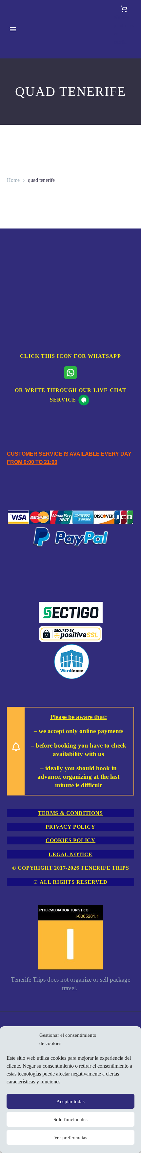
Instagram (17, 1015)
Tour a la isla (12, 522)
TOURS (16, 399)
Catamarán (18, 301)
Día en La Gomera (15, 457)
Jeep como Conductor (18, 654)
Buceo (13, 112)
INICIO (15, 38)
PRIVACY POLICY (70, 827)
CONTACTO (21, 941)
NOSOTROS (21, 949)
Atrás (12, 54)
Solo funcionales (70, 1119)
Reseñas (15, 974)
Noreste (15, 506)
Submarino (18, 391)
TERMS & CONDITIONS (70, 813)
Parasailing (18, 235)
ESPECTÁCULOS (27, 769)
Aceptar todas (70, 1101)
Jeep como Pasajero (15, 678)
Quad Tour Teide (12, 629)
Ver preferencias (70, 1137)
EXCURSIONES (25, 46)
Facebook (17, 1007)
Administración (23, 965)
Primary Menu (13, 29)
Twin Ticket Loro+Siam (18, 892)
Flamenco (17, 818)
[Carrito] (124, 9)
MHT (13, 810)
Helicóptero (19, 243)
